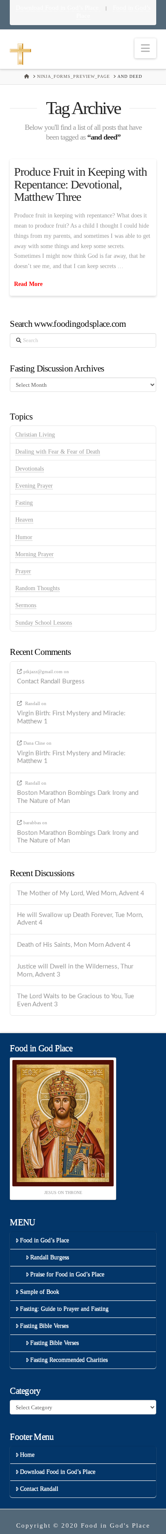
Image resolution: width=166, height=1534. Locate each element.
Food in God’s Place (44, 1240)
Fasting (24, 503)
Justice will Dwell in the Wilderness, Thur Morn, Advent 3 (75, 970)
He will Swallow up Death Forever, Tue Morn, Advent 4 (80, 919)
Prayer (23, 571)
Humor (23, 537)
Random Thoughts (37, 588)
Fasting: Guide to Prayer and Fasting (64, 1308)
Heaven (24, 520)
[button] (145, 48)
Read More (28, 284)
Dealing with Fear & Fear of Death (57, 451)
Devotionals (29, 469)
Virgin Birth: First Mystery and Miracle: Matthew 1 (71, 717)
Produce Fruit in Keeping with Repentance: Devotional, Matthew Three (80, 184)
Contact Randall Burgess (51, 681)
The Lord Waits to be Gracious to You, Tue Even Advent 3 (75, 1000)
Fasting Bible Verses (44, 1326)
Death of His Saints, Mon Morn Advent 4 (74, 945)
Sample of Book (39, 1291)
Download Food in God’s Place (58, 7)
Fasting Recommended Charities (69, 1360)
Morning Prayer (34, 554)
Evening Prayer (34, 486)
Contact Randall (39, 1488)
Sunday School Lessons (43, 623)
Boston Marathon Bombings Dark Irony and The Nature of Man (77, 797)
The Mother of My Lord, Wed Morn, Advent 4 (80, 893)
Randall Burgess (49, 1257)
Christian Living (35, 434)
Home (27, 1454)
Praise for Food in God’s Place (67, 1274)
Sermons (25, 605)
